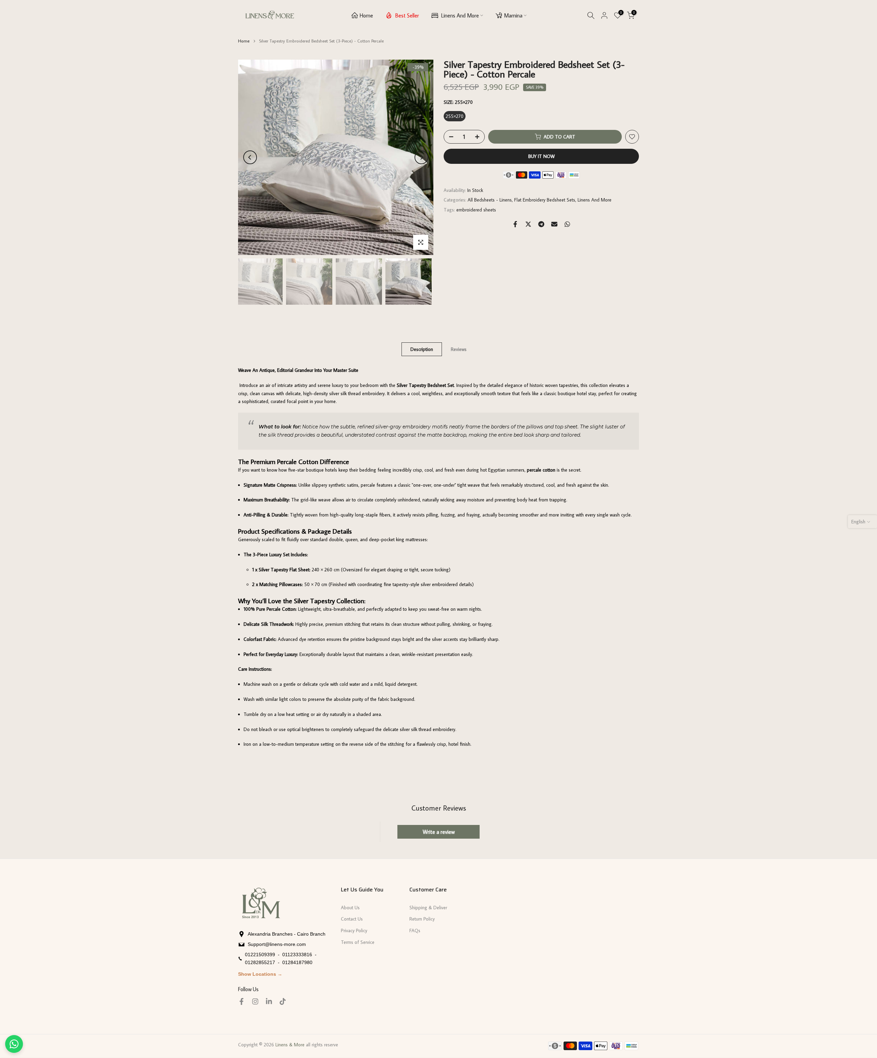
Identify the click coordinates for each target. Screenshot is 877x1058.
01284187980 (297, 962)
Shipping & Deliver (428, 907)
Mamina (513, 15)
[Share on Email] (554, 224)
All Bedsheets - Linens (490, 200)
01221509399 (260, 954)
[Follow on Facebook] (241, 1001)
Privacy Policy (354, 930)
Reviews (459, 349)
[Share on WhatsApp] (567, 224)
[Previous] (250, 157)
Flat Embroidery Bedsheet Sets (544, 200)
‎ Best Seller (406, 15)
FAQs (414, 930)
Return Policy (422, 919)
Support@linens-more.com (277, 944)
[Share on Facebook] (515, 224)
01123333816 (297, 954)
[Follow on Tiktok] (282, 1001)
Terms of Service (357, 942)
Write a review (439, 831)
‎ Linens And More (459, 15)
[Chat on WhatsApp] (14, 1044)
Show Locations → (260, 974)
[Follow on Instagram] (255, 1001)
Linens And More (595, 200)
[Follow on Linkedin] (268, 1001)
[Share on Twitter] (528, 224)
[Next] (421, 157)
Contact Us (352, 919)
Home (366, 15)
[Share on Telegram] (541, 224)
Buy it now (541, 156)
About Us (350, 907)
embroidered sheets (476, 210)
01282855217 (260, 962)
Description (421, 349)
